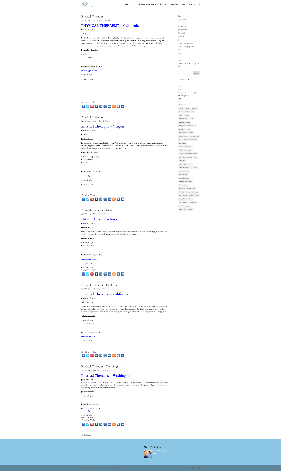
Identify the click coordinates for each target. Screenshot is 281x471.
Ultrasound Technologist (186, 209)
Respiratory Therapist (185, 188)
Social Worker (183, 195)
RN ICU (181, 192)
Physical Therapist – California (99, 285)
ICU (180, 139)
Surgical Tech (183, 202)
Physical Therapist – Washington (101, 366)
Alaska (181, 108)
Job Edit (181, 36)
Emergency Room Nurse (186, 126)
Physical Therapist (92, 16)
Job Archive (182, 33)
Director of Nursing (184, 122)
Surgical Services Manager (186, 199)
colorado (187, 115)
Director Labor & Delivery (186, 118)
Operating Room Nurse (185, 164)
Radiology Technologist (185, 181)
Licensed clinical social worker (188, 83)
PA (188, 171)
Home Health (183, 136)
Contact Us (191, 4)
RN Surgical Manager (192, 192)
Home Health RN (194, 136)
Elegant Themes (95, 468)
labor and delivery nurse (185, 147)
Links (183, 4)
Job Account (182, 30)
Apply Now (182, 19)
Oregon (195, 167)
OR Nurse (182, 171)
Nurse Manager (187, 157)
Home (126, 4)
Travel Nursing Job (184, 206)
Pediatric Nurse (183, 174)
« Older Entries (86, 435)
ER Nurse (182, 129)
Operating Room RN (185, 167)
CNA (180, 115)
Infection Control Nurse (190, 139)
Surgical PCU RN (194, 195)
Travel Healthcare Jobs (185, 43)
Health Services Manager (186, 132)
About (180, 57)
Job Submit (182, 40)
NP (180, 157)
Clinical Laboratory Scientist (186, 112)
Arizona (187, 108)
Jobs (133, 4)
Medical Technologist (185, 150)
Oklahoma (182, 160)
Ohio (195, 157)
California (194, 108)
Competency (173, 4)
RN (179, 90)
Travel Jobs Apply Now (145, 4)
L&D (180, 86)
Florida (188, 129)
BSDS (85, 20)
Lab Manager (182, 143)
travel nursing (193, 202)
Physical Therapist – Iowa (96, 210)
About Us (162, 4)
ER (195, 126)
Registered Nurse (183, 185)
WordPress (114, 468)
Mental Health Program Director (188, 153)
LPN (179, 99)
